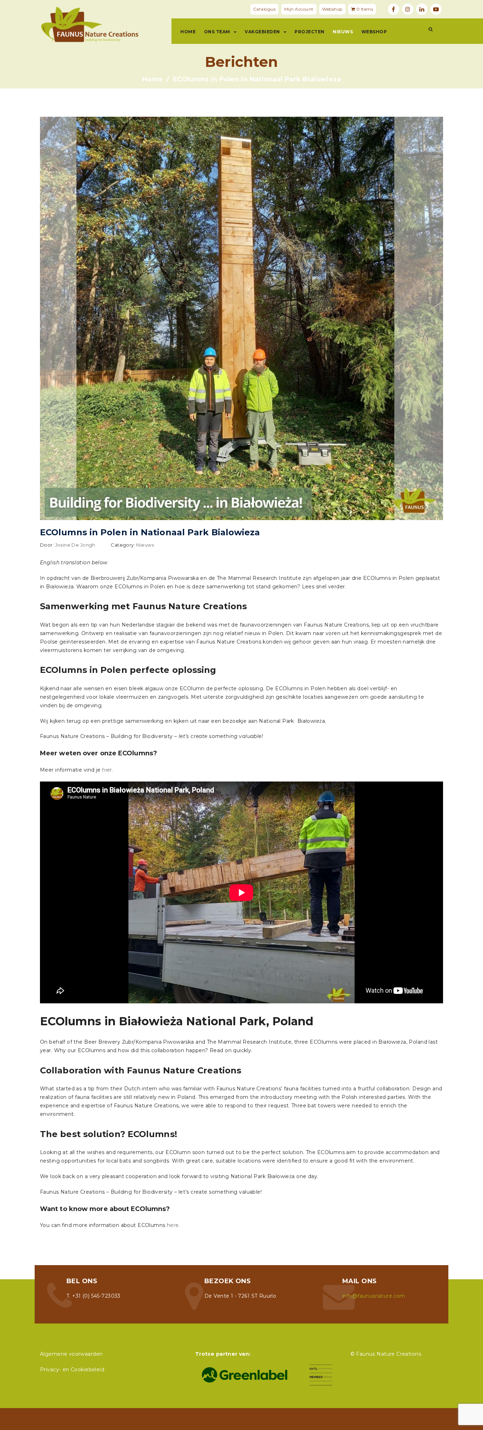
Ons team (217, 31)
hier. (107, 770)
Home (188, 31)
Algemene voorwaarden (71, 1354)
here (173, 1225)
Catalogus (264, 9)
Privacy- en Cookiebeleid (72, 1369)
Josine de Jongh (75, 545)
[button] (430, 29)
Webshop (332, 9)
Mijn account (299, 9)
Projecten (310, 31)
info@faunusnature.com (373, 1296)
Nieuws (343, 31)
